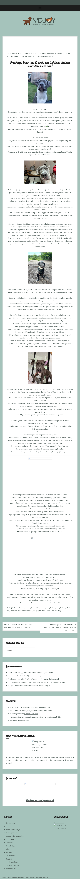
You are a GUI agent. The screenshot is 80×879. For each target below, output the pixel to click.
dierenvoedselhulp (31, 714)
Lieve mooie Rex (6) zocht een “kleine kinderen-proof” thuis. (30, 673)
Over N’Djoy (11, 846)
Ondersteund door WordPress (13, 878)
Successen (10, 839)
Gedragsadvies (11, 833)
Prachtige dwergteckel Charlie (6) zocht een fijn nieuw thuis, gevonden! (34, 679)
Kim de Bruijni (30, 53)
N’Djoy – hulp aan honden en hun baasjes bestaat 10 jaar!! (29, 686)
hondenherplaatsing (25, 611)
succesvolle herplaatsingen (43, 56)
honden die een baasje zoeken (51, 53)
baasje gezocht (24, 608)
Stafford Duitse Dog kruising (50, 611)
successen (28, 56)
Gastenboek (13, 862)
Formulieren (10, 823)
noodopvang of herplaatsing (32, 710)
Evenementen (14, 865)
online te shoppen (36, 760)
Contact (9, 859)
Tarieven (9, 843)
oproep (21, 56)
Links (8, 849)
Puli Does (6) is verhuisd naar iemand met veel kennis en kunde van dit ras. (60, 627)
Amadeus (34, 878)
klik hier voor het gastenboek (40, 800)
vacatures (13, 720)
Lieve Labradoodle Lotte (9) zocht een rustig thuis (26, 676)
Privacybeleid (11, 869)
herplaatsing (51, 608)
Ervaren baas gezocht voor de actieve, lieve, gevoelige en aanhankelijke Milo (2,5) (38, 682)
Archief (9, 852)
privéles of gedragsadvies (28, 707)
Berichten (12, 856)
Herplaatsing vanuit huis (15, 836)
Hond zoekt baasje (13, 830)
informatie (66, 53)
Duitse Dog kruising (38, 608)
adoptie (16, 608)
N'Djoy (35, 611)
